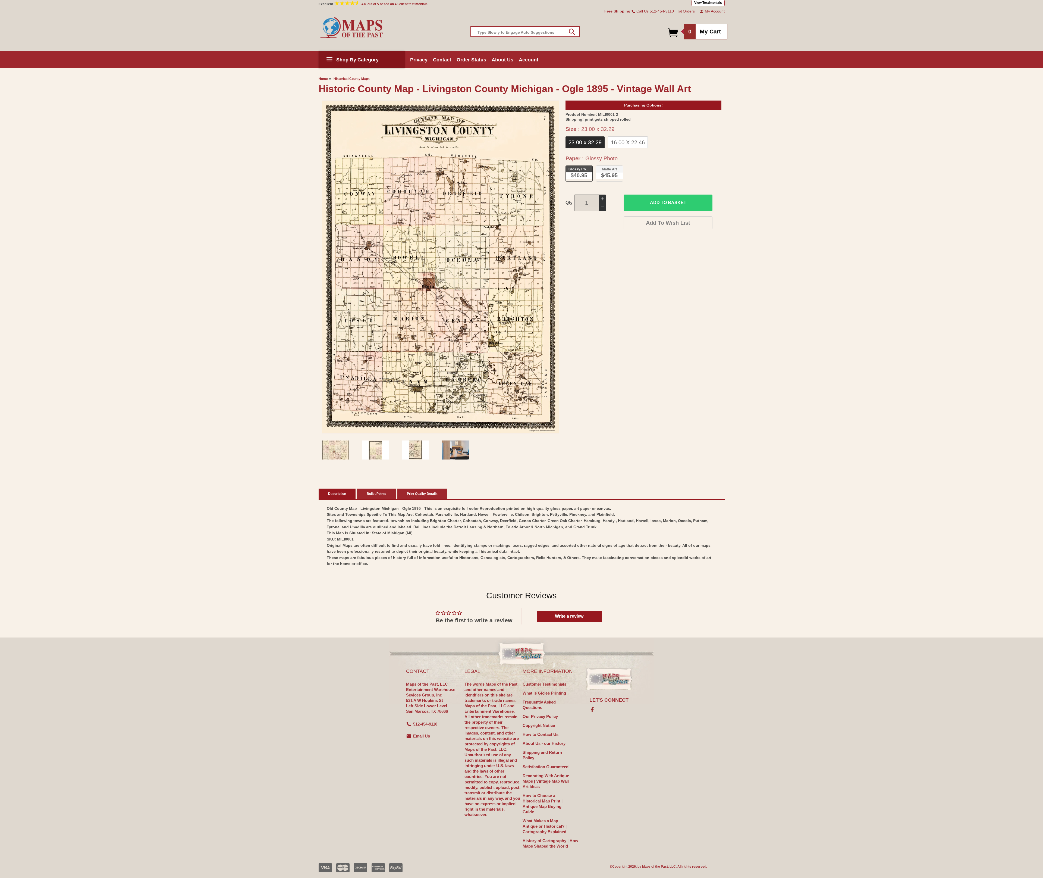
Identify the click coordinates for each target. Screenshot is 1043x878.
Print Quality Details (422, 494)
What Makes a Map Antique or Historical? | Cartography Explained (545, 826)
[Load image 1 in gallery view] (335, 450)
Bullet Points (376, 494)
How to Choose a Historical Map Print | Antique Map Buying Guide (543, 803)
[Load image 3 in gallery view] (415, 450)
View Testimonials (708, 3)
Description (337, 494)
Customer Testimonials (544, 684)
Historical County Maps (352, 79)
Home (323, 79)
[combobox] (525, 31)
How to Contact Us (540, 734)
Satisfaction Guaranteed (545, 766)
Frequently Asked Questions (539, 705)
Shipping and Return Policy (542, 755)
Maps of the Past (655, 866)
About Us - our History (544, 743)
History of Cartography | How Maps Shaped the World (550, 843)
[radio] (585, 142)
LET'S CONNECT (609, 700)
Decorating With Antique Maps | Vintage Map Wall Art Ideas (546, 781)
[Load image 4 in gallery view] (455, 450)
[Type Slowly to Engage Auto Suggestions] (572, 32)
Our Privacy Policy (540, 716)
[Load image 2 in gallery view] (375, 450)
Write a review (569, 616)
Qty (569, 202)
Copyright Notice (539, 725)
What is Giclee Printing (544, 693)
